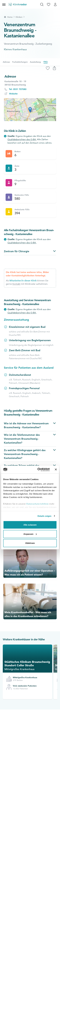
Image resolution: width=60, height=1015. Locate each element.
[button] (30, 110)
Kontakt (16, 284)
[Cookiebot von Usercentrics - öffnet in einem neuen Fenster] (38, 469)
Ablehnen (30, 543)
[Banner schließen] (56, 469)
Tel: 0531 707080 (17, 89)
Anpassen (28, 534)
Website (13, 93)
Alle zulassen (30, 525)
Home (10, 17)
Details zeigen (44, 516)
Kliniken (19, 17)
